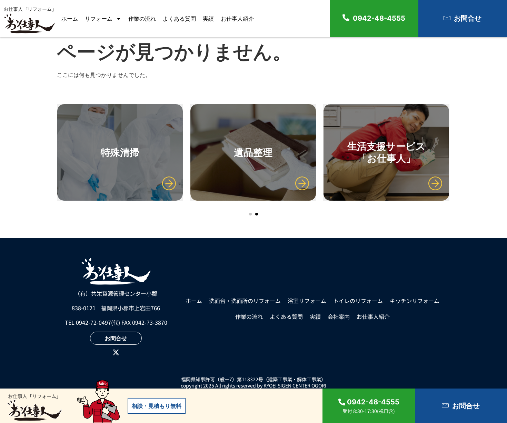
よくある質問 (179, 18)
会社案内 (339, 316)
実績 (208, 18)
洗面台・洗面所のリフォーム (245, 300)
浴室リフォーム (307, 300)
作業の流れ (142, 18)
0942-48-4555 (379, 18)
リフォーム (98, 18)
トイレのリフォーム (358, 300)
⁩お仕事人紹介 (237, 18)
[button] (250, 214)
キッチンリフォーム (414, 300)
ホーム (69, 18)
